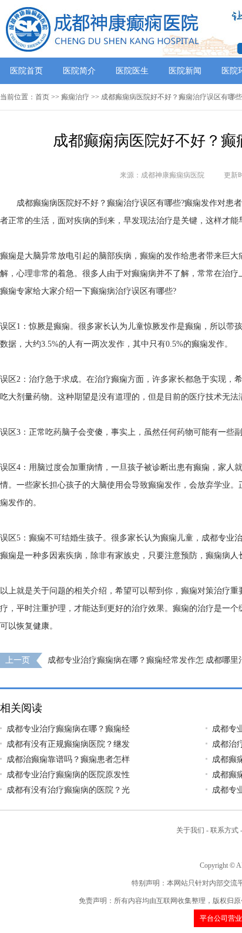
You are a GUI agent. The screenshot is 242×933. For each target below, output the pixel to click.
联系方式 (224, 830)
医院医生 (132, 70)
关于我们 (190, 830)
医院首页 (26, 70)
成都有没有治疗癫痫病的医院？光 (68, 790)
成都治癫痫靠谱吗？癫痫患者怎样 (68, 759)
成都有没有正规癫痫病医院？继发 (68, 744)
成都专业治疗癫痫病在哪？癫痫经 (68, 728)
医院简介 (79, 70)
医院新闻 (185, 70)
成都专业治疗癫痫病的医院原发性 (68, 774)
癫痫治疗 (75, 97)
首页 (42, 97)
